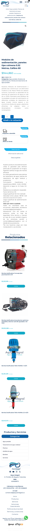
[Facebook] (10, 472)
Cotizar (16, 286)
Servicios (5, 457)
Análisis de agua (7, 451)
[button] (25, 25)
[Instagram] (16, 472)
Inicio (7, 9)
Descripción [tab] (16, 149)
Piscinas (5, 448)
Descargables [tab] (15, 157)
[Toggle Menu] (21, 2)
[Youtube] (13, 472)
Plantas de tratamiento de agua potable (16, 11)
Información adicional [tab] (15, 153)
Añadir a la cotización (12, 120)
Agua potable (13, 9)
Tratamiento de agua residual (11, 444)
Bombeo (5, 454)
